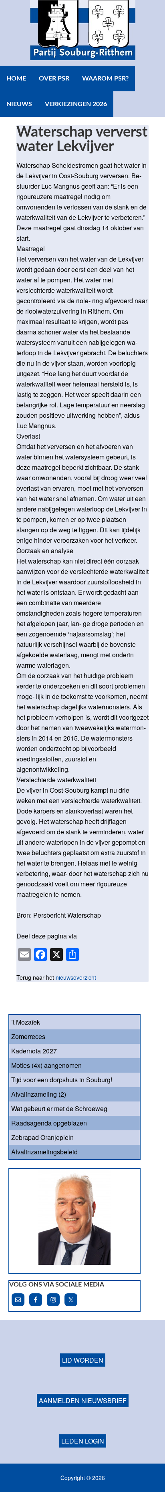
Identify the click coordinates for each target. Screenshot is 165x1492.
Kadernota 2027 (34, 1050)
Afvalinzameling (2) (38, 1094)
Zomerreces (28, 1036)
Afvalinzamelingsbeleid (44, 1151)
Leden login (82, 1441)
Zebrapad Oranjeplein (42, 1137)
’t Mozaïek (25, 1022)
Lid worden (82, 1360)
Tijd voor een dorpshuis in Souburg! (61, 1079)
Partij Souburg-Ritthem (82, 33)
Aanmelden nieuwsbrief (83, 1400)
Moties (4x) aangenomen (46, 1065)
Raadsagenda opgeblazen (49, 1123)
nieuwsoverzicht (76, 977)
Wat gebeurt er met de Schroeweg (59, 1108)
